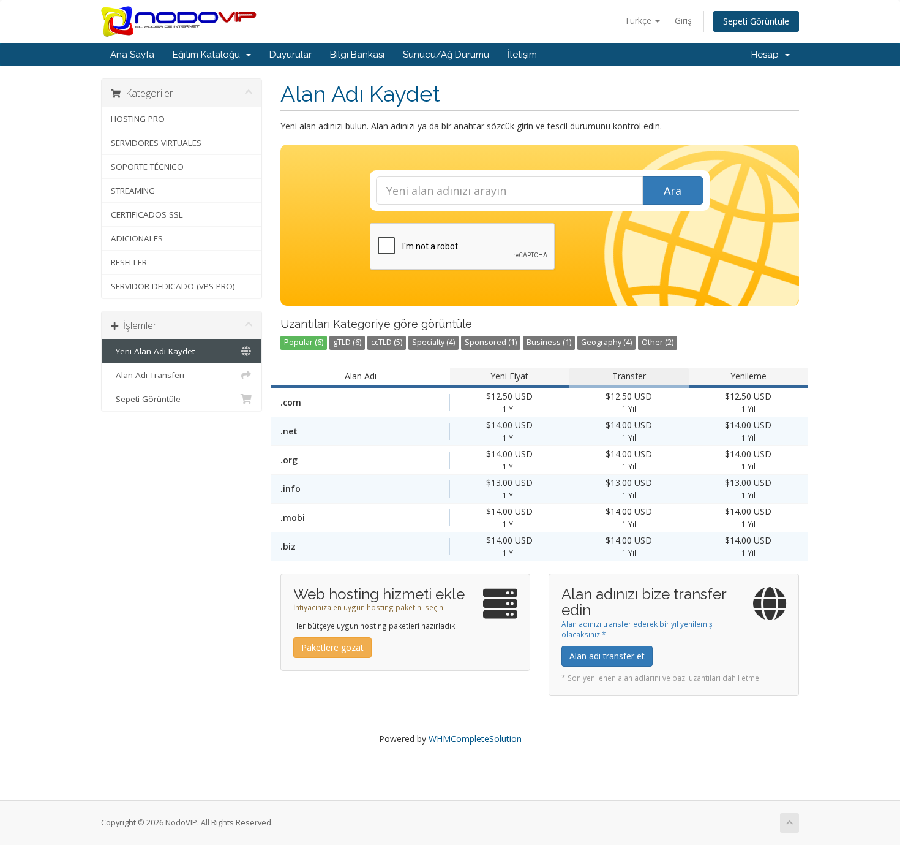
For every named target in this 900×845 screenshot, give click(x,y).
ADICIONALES (137, 238)
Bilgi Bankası (357, 54)
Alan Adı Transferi (147, 375)
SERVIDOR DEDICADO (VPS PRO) (173, 286)
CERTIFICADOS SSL (147, 214)
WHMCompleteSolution (475, 739)
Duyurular (290, 54)
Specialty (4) (433, 342)
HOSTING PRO (138, 118)
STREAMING (133, 190)
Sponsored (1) (491, 342)
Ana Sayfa (132, 54)
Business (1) (549, 342)
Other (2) (657, 342)
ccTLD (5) (386, 342)
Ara (672, 190)
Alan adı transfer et (607, 656)
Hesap (767, 54)
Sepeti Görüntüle (756, 21)
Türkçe (639, 20)
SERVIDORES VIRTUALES (156, 142)
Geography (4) (606, 342)
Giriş (683, 20)
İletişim (522, 54)
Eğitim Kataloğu (209, 54)
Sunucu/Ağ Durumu (446, 54)
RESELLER (129, 262)
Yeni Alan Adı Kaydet (153, 351)
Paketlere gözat (332, 647)
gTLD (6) (347, 342)
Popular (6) (303, 342)
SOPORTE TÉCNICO (147, 166)
